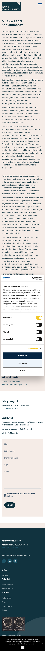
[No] (42, 644)
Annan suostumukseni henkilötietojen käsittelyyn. (19, 495)
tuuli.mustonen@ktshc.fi (15, 385)
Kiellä (22, 371)
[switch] (39, 325)
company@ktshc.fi (10, 408)
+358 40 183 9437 (11, 382)
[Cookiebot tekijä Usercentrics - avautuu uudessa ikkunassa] (32, 278)
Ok (23, 647)
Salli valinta (22, 363)
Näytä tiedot (33, 348)
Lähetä (9, 505)
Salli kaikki (22, 356)
